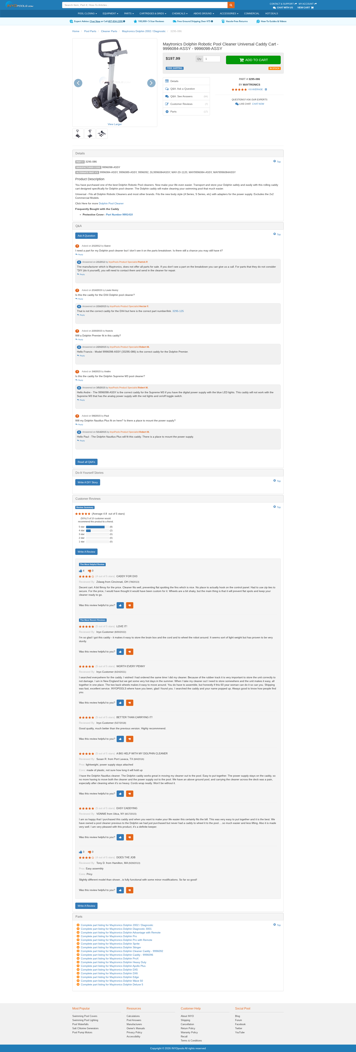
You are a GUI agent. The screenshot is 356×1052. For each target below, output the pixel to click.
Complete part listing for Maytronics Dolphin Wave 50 (112, 980)
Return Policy (188, 1028)
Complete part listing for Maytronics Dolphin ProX (110, 958)
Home (75, 31)
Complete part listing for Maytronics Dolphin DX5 (109, 969)
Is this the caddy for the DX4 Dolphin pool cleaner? (105, 294)
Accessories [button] (228, 13)
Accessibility (133, 1036)
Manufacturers (134, 1024)
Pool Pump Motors (82, 1032)
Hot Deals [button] (271, 13)
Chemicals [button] (179, 13)
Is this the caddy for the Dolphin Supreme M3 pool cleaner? (110, 376)
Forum (238, 1020)
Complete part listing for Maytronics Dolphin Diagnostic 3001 (116, 928)
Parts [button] (128, 13)
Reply (80, 254)
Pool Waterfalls (80, 1024)
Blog (237, 1016)
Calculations (133, 1016)
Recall (184, 1036)
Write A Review (86, 551)
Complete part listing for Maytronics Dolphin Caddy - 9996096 (117, 954)
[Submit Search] (231, 5)
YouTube (240, 1032)
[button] (79, 82)
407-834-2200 (115, 21)
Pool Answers (134, 1020)
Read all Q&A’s (86, 461)
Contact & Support (282, 4)
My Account (306, 4)
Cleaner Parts (109, 31)
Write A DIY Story (88, 482)
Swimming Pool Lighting (85, 1020)
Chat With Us (284, 7)
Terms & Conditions (191, 1040)
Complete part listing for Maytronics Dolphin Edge (110, 977)
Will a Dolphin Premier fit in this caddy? (98, 335)
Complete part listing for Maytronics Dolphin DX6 (109, 973)
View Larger (115, 124)
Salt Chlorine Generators (85, 1028)
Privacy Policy (134, 1032)
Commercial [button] (251, 13)
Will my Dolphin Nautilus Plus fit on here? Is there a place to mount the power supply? (125, 420)
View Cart (303, 7)
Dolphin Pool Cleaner (111, 203)
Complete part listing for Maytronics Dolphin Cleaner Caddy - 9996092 (122, 951)
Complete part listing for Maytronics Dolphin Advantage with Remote (121, 932)
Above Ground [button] (203, 13)
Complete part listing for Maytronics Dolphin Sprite (110, 943)
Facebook (240, 1024)
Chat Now (95, 21)
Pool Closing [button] (86, 13)
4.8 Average (255, 89)
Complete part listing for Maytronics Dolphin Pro (109, 936)
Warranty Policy (189, 1032)
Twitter (238, 1028)
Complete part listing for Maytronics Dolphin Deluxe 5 (112, 984)
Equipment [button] (109, 13)
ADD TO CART (256, 60)
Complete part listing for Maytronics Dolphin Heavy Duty (113, 962)
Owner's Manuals (136, 1028)
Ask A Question (86, 235)
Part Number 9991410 (119, 214)
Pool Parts (90, 31)
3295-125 (178, 311)
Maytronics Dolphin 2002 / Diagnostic (144, 31)
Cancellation (187, 1024)
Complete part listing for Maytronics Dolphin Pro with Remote (116, 939)
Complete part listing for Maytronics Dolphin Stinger (111, 947)
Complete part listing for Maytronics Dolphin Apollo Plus (113, 965)
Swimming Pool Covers (84, 1016)
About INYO (187, 1016)
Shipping (185, 1020)
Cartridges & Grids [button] (152, 13)
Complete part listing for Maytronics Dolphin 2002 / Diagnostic (117, 925)
